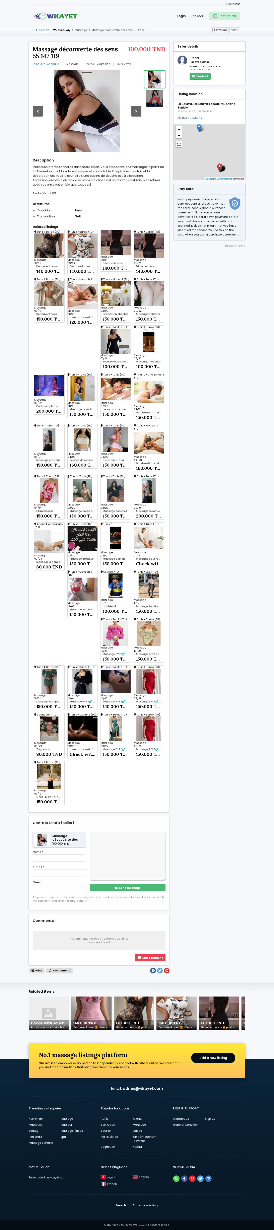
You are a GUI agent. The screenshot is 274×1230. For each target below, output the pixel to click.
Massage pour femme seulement (150, 558)
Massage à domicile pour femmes (50, 562)
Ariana (137, 1119)
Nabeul (137, 1147)
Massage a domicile (149, 511)
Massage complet (115, 511)
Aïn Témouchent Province (144, 1139)
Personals (35, 1137)
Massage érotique (48, 460)
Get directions (192, 118)
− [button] (179, 135)
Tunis (104, 1119)
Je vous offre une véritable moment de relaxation (117, 409)
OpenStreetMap (224, 178)
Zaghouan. (43, 749)
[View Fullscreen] (179, 144)
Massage (67, 1119)
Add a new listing (213, 1057)
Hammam (36, 1119)
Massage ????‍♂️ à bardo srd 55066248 (150, 749)
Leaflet (209, 178)
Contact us (233, 3)
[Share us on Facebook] (184, 1178)
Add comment (152, 958)
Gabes (137, 1131)
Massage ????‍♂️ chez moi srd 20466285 (117, 749)
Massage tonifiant (148, 606)
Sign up (210, 1119)
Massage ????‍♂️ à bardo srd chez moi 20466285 (117, 654)
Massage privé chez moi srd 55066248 (150, 654)
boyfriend (109, 606)
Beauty (34, 1131)
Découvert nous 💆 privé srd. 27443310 (50, 266)
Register (197, 16)
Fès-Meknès (109, 1137)
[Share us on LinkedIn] (208, 1178)
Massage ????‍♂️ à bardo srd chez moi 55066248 (84, 701)
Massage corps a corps (84, 511)
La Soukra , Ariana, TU (46, 64)
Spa (63, 1137)
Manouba (139, 1125)
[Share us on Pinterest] (192, 1178)
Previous (221, 30)
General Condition (186, 1125)
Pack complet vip (47, 406)
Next (234, 30)
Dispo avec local (114, 460)
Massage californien (149, 314)
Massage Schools (41, 1143)
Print (38, 970)
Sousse (106, 1131)
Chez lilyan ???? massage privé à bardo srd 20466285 (50, 797)
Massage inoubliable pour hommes (84, 609)
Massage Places (72, 1131)
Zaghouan (108, 1147)
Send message (129, 888)
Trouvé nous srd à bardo (117, 361)
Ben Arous (108, 1125)
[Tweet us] (200, 1178)
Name (38, 852)
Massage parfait (81, 409)
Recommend (61, 970)
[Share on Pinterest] (166, 970)
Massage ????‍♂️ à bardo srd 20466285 (117, 701)
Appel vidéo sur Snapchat (48, 1027)
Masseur (66, 1125)
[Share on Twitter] (160, 970)
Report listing (236, 246)
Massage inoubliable (150, 361)
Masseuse (36, 1125)
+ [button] (179, 129)
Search (44, 30)
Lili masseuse (45, 511)
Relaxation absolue (115, 314)
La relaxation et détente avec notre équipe (84, 317)
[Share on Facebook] (153, 970)
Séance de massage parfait (84, 460)
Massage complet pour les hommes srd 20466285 (50, 701)
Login (181, 16)
